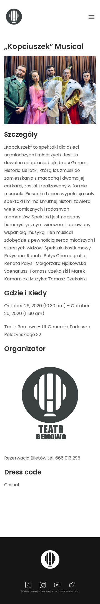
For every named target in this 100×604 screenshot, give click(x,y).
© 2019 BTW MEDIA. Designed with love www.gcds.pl (50, 591)
